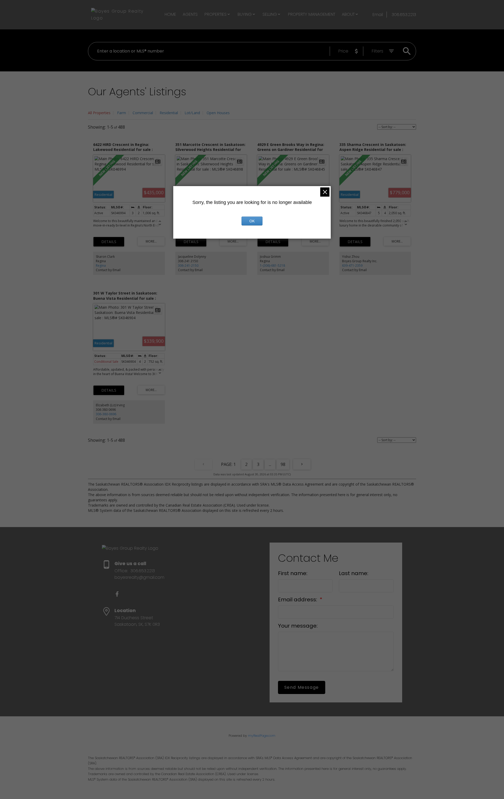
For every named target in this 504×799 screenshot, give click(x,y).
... (270, 464)
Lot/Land (192, 112)
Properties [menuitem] (215, 14)
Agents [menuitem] (190, 14)
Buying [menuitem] (245, 14)
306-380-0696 (106, 414)
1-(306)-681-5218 (272, 265)
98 (283, 464)
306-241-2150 (188, 265)
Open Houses (218, 112)
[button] (117, 594)
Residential (169, 112)
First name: (292, 573)
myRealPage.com (261, 735)
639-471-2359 (352, 265)
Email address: (298, 599)
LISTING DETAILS (108, 241)
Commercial (143, 112)
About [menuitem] (348, 14)
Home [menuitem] (170, 14)
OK (252, 221)
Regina (101, 265)
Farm (121, 112)
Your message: (298, 625)
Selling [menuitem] (269, 14)
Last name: (353, 573)
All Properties (99, 112)
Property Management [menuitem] (311, 14)
